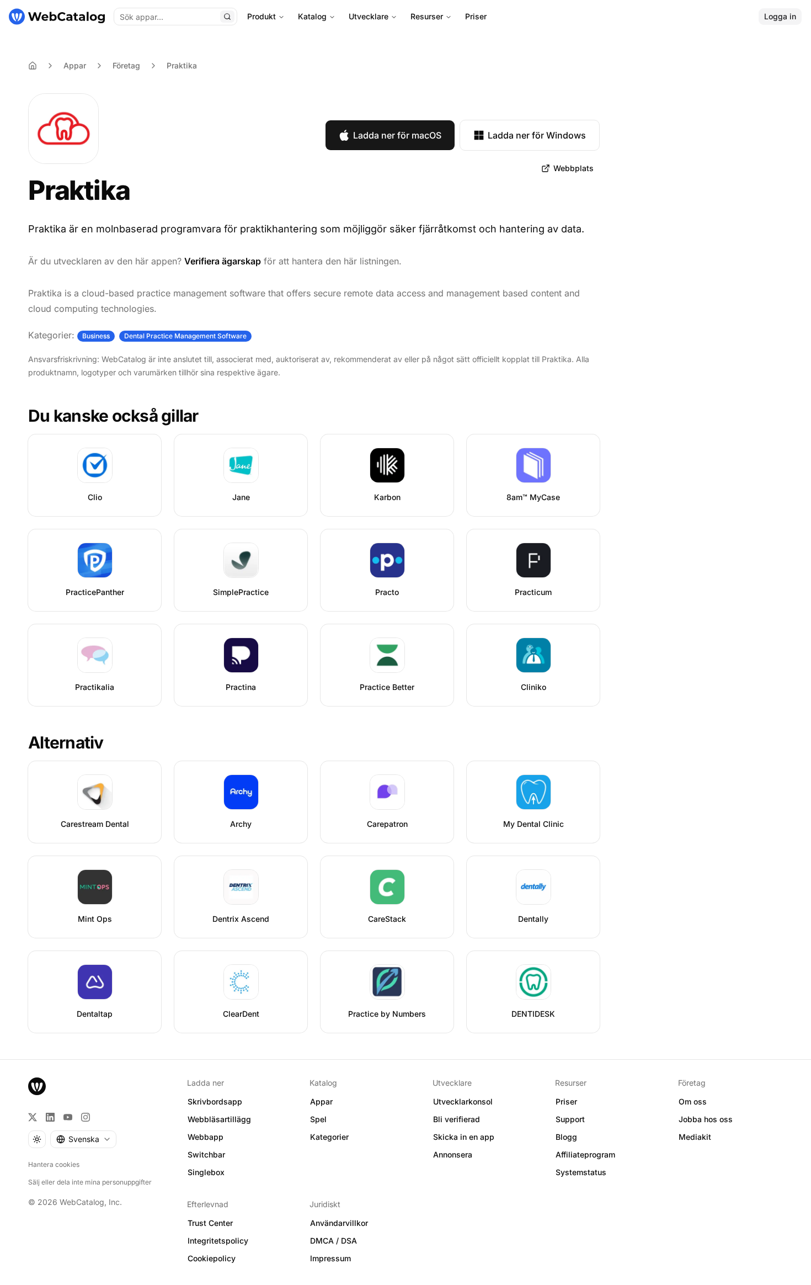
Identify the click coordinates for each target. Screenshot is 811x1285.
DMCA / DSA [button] (333, 1240)
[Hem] (57, 16)
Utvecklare (368, 16)
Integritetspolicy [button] (218, 1240)
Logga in (780, 16)
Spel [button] (318, 1119)
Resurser (426, 16)
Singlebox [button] (206, 1172)
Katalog (312, 16)
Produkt (261, 16)
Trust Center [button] (210, 1223)
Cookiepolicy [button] (212, 1258)
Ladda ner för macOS (397, 135)
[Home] (32, 65)
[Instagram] (85, 1117)
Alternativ (66, 742)
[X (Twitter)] (32, 1117)
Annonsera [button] (452, 1154)
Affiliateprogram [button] (585, 1154)
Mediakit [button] (695, 1136)
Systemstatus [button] (581, 1172)
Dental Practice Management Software (185, 336)
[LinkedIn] (50, 1117)
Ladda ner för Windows (537, 135)
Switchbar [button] (206, 1154)
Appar (74, 65)
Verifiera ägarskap (222, 261)
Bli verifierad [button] (456, 1119)
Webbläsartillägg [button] (219, 1119)
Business (96, 336)
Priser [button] (566, 1101)
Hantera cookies (53, 1164)
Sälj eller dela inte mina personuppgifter (90, 1182)
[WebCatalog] (37, 1086)
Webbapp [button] (205, 1136)
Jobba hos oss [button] (706, 1119)
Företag (126, 65)
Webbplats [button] (573, 168)
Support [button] (570, 1119)
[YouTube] (67, 1117)
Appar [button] (321, 1101)
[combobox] (83, 1139)
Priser (476, 16)
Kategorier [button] (329, 1136)
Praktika (182, 65)
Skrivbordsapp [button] (215, 1101)
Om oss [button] (693, 1101)
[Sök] (227, 16)
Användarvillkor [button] (339, 1223)
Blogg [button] (566, 1136)
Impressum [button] (330, 1258)
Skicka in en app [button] (463, 1136)
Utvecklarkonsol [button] (463, 1101)
